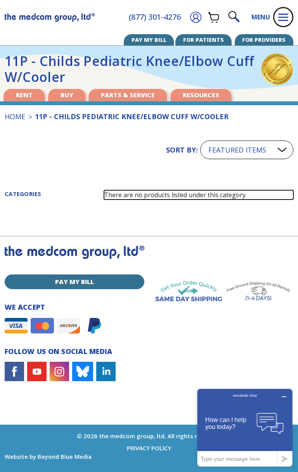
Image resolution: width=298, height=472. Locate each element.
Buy (67, 95)
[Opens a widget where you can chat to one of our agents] (244, 427)
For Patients (203, 39)
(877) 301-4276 (155, 17)
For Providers (264, 39)
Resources (201, 95)
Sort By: (182, 149)
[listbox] (246, 150)
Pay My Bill (149, 39)
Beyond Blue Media (65, 456)
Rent (24, 95)
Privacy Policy (149, 448)
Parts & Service (128, 95)
